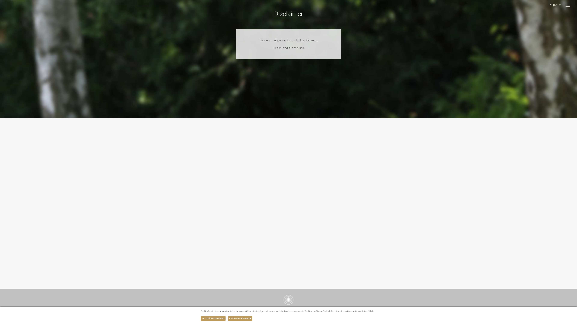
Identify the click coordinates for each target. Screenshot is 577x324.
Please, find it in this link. (289, 48)
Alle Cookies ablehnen (239, 318)
